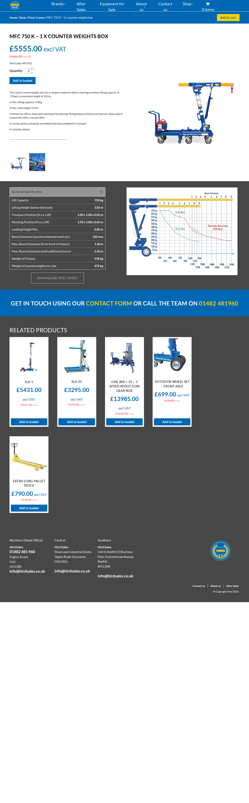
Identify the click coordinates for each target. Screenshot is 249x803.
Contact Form (109, 303)
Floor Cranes (36, 17)
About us (215, 585)
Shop (187, 4)
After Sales (232, 585)
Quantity (15, 71)
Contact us (199, 585)
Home (13, 17)
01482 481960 (218, 303)
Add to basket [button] (29, 422)
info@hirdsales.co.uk (27, 571)
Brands (57, 4)
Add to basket (22, 80)
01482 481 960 (22, 551)
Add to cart (228, 17)
